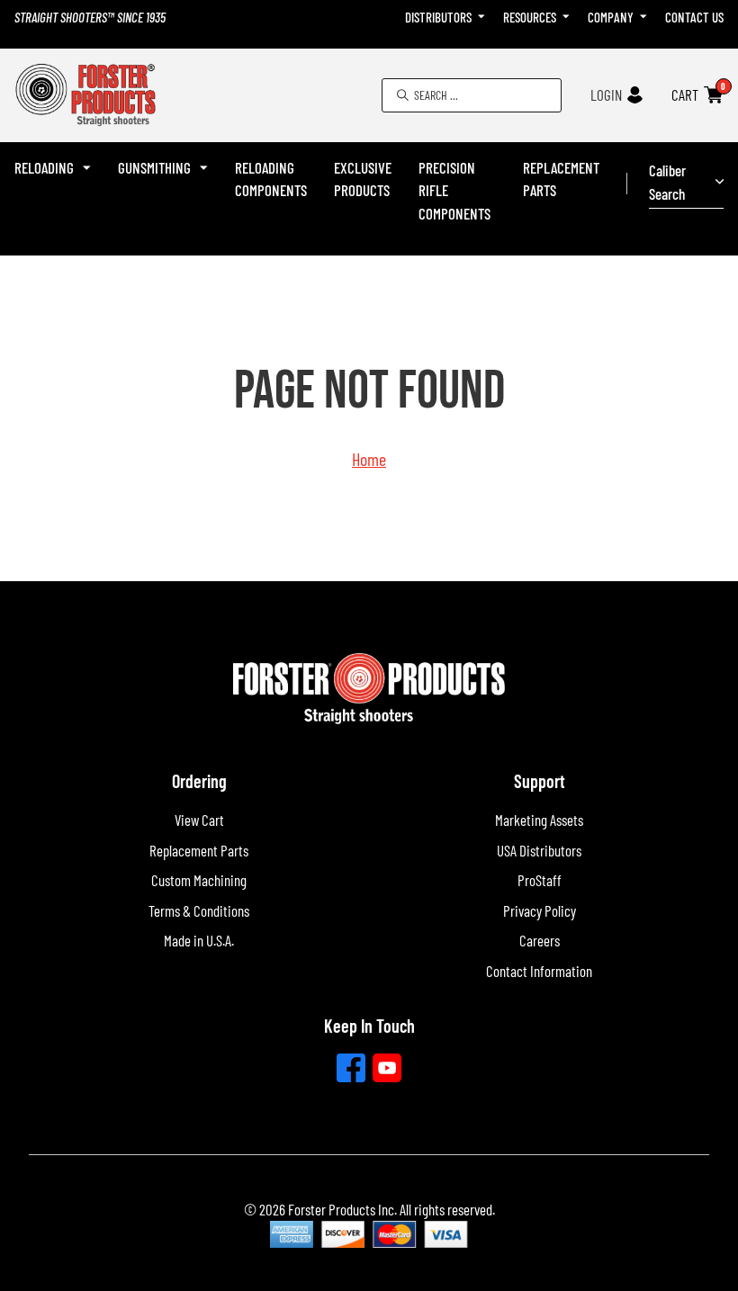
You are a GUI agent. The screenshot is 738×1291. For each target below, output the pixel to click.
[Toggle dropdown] (481, 17)
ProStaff (540, 880)
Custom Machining (199, 880)
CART (684, 94)
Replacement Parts (561, 179)
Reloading (44, 167)
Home (369, 459)
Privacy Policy (539, 910)
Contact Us (694, 17)
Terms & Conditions (198, 910)
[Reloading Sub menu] (87, 167)
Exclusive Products (363, 179)
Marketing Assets (539, 820)
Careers (539, 940)
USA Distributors (539, 850)
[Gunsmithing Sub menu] (204, 167)
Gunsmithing (154, 167)
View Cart (199, 820)
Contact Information (539, 971)
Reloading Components (271, 179)
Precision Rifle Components (454, 190)
